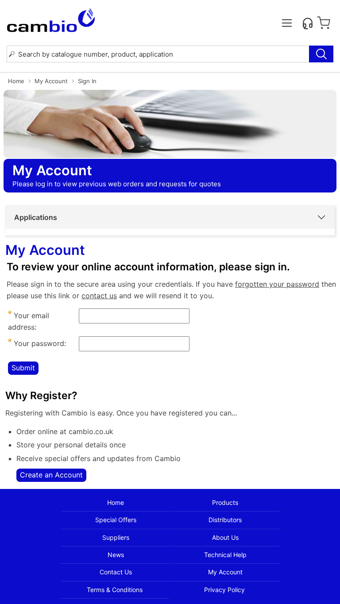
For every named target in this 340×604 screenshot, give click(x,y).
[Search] (321, 54)
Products (225, 502)
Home (16, 81)
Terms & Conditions (115, 589)
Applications (35, 217)
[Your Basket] (323, 23)
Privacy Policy (224, 589)
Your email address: (28, 321)
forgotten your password (277, 284)
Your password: (39, 343)
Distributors (225, 519)
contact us (99, 295)
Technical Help (225, 554)
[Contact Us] (307, 23)
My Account (51, 81)
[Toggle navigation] (286, 23)
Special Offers (115, 519)
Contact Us (116, 572)
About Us (225, 537)
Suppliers (115, 537)
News (116, 554)
